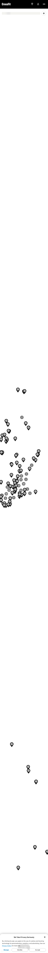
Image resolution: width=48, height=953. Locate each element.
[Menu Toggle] (44, 4)
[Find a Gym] (32, 4)
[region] (24, 481)
